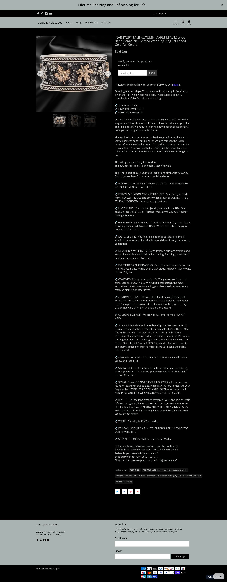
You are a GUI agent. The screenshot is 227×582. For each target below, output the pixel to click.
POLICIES (106, 22)
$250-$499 (134, 470)
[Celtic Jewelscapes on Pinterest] (42, 13)
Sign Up (180, 556)
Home (69, 22)
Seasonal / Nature (124, 482)
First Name (121, 538)
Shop (79, 22)
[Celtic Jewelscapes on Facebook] (38, 13)
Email (118, 550)
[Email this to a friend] (137, 491)
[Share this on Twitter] (117, 491)
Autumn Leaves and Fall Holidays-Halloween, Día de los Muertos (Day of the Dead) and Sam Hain (158, 476)
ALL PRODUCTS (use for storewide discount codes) (165, 470)
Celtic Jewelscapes (50, 22)
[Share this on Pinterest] (130, 491)
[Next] (108, 74)
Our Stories (91, 22)
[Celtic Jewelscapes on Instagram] (46, 13)
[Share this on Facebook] (124, 491)
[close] (222, 5)
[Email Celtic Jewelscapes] (50, 13)
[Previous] (40, 74)
